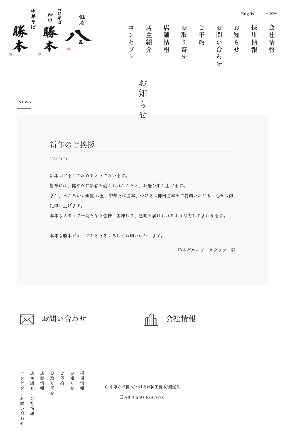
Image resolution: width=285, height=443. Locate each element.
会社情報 (181, 318)
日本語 (271, 13)
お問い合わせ (64, 318)
